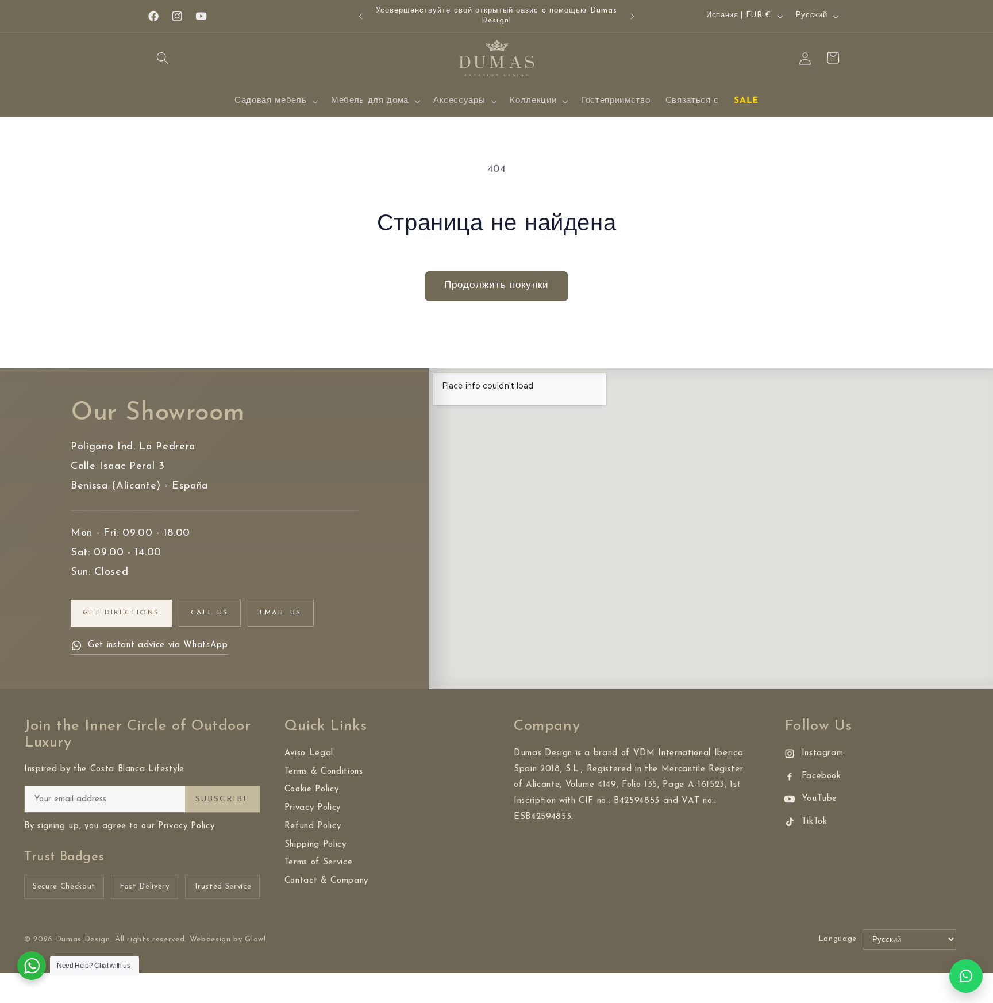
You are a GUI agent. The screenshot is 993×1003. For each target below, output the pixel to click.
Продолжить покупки (496, 285)
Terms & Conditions (323, 771)
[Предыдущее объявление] (361, 16)
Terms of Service (318, 862)
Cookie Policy (311, 789)
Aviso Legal (308, 753)
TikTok (815, 821)
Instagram (823, 753)
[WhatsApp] (966, 976)
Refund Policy (312, 826)
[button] (162, 58)
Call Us (210, 612)
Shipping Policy (315, 844)
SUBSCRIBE (222, 799)
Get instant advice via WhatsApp (158, 645)
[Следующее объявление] (632, 16)
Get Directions (121, 612)
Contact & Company (326, 881)
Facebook (821, 776)
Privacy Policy (312, 808)
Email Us (281, 612)
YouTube (820, 798)
